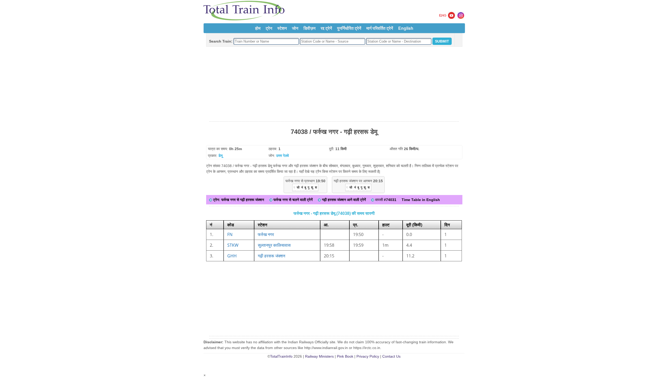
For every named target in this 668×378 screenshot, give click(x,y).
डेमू (220, 155)
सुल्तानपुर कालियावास (274, 245)
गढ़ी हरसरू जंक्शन (271, 256)
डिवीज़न (309, 28)
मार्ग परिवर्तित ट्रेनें (379, 28)
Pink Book (345, 356)
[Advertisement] (334, 84)
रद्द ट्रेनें (326, 28)
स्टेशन (282, 28)
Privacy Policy (367, 356)
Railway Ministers (319, 356)
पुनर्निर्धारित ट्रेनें (349, 28)
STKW (232, 245)
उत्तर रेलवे (282, 155)
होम (257, 28)
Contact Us (391, 356)
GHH (232, 256)
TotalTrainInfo (281, 356)
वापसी (385, 200)
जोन (295, 28)
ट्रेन (269, 28)
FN (229, 234)
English (405, 28)
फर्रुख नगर (266, 234)
